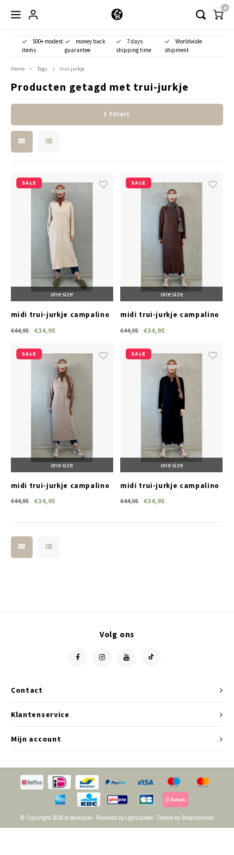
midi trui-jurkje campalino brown (169, 315)
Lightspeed (139, 817)
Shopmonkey (197, 817)
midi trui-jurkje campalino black (169, 486)
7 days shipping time (133, 45)
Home (17, 68)
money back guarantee (85, 45)
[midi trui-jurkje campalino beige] (62, 407)
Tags (42, 68)
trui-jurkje (72, 68)
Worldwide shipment (183, 45)
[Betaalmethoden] (31, 781)
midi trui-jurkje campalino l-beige (60, 315)
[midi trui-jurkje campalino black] (171, 407)
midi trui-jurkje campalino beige (60, 486)
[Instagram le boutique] (102, 657)
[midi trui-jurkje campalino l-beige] (62, 236)
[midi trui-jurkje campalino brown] (171, 236)
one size (62, 294)
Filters (119, 114)
